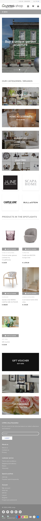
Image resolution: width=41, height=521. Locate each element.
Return (4, 466)
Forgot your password (9, 500)
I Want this (21, 55)
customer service (7, 458)
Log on (21, 1)
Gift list (4, 493)
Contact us (5, 450)
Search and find (7, 474)
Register (27, 1)
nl (34, 1)
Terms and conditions (9, 461)
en (38, 1)
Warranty (5, 468)
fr (36, 1)
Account (5, 485)
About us (5, 444)
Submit (7, 438)
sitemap (4, 477)
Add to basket (11, 249)
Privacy (4, 452)
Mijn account (6, 488)
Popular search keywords (10, 479)
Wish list (5, 490)
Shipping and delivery (9, 463)
